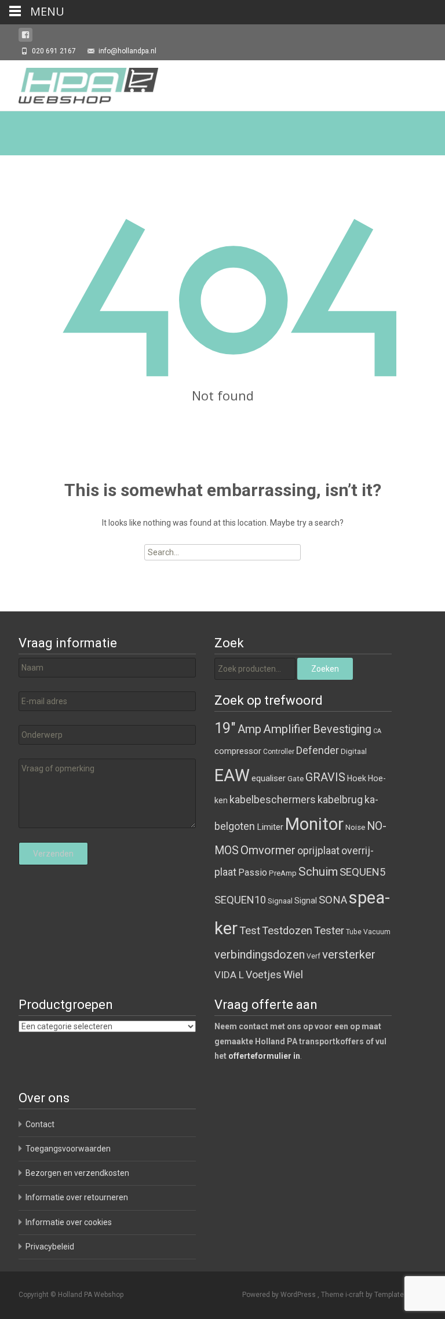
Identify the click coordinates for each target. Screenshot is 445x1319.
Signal (305, 900)
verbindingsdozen (259, 954)
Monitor (314, 824)
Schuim (318, 872)
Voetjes (264, 974)
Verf (313, 956)
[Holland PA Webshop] (79, 83)
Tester (329, 930)
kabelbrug (340, 799)
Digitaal (354, 751)
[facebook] (25, 37)
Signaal (280, 901)
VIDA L (229, 975)
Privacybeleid (49, 1246)
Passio (252, 872)
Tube (354, 932)
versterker (348, 954)
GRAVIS (325, 777)
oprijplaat (318, 850)
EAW (232, 775)
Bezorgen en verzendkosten (77, 1173)
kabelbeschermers (272, 799)
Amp (249, 729)
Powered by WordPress (280, 1295)
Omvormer (268, 850)
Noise (355, 827)
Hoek (356, 778)
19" (225, 728)
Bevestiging (342, 729)
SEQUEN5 (362, 872)
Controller (278, 752)
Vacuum (377, 932)
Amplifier (287, 729)
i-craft (355, 1295)
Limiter (270, 827)
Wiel (293, 974)
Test (249, 930)
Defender (317, 750)
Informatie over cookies (68, 1222)
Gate (295, 778)
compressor (237, 751)
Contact (39, 1124)
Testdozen (287, 930)
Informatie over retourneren (76, 1197)
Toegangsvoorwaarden (68, 1148)
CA (377, 731)
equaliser (268, 778)
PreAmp (283, 873)
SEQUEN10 (240, 900)
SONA (333, 900)
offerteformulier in (264, 1056)
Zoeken (325, 668)
